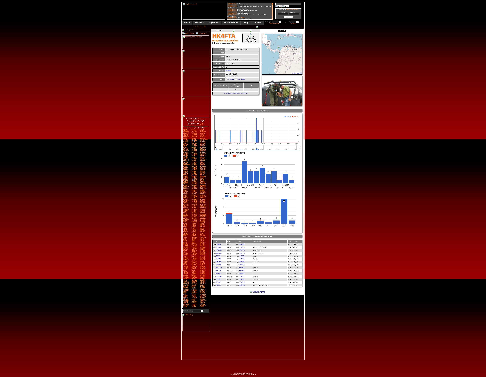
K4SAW (218, 273)
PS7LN (218, 279)
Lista (204, 118)
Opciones (214, 22)
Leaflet (294, 73)
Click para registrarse (292, 9)
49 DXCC (197, 121)
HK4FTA (242, 244)
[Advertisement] (317, 40)
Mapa (199, 118)
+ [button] (265, 37)
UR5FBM (219, 276)
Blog (246, 22)
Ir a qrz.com (293, 23)
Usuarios (199, 22)
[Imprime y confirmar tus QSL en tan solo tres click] (195, 96)
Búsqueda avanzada (274, 23)
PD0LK (218, 285)
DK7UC (218, 247)
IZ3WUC (218, 262)
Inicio (187, 22)
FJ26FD (228, 70)
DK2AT (218, 282)
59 (239, 79)
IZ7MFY (218, 244)
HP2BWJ (219, 250)
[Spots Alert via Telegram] (195, 68)
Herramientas (231, 22)
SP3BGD (219, 267)
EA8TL (218, 256)
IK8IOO (218, 264)
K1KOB (218, 270)
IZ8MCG (218, 253)
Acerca (257, 22)
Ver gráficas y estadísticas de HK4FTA (236, 93)
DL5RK (218, 259)
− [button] (265, 41)
